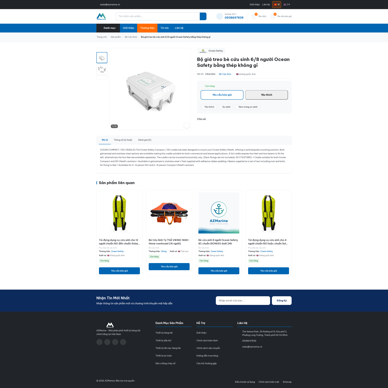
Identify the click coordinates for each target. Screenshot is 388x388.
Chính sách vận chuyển (208, 348)
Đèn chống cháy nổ (165, 363)
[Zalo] (115, 342)
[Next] (186, 89)
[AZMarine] (101, 16)
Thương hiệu (147, 27)
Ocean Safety (117, 251)
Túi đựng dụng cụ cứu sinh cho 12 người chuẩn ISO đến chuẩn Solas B (118, 243)
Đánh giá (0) (144, 140)
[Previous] (113, 89)
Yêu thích (266, 94)
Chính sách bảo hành (207, 340)
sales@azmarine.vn (110, 4)
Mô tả (105, 140)
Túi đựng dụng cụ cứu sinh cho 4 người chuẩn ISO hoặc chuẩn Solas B (268, 243)
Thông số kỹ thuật (123, 140)
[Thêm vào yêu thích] (139, 214)
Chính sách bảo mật (269, 382)
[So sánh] (139, 201)
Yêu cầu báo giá (222, 94)
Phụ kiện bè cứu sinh (108, 248)
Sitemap (287, 382)
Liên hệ (266, 4)
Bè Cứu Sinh (225, 74)
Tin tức (165, 27)
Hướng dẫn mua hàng (207, 355)
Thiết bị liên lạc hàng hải (168, 348)
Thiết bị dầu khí (163, 340)
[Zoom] (186, 125)
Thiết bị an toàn (164, 355)
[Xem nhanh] (139, 194)
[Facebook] (99, 342)
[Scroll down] (101, 77)
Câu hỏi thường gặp (206, 363)
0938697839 (249, 340)
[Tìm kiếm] (203, 16)
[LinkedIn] (123, 342)
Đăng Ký (282, 300)
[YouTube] (107, 342)
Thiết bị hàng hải (164, 332)
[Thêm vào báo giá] (139, 208)
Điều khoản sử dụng (245, 382)
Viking (164, 251)
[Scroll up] (101, 50)
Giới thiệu (255, 4)
